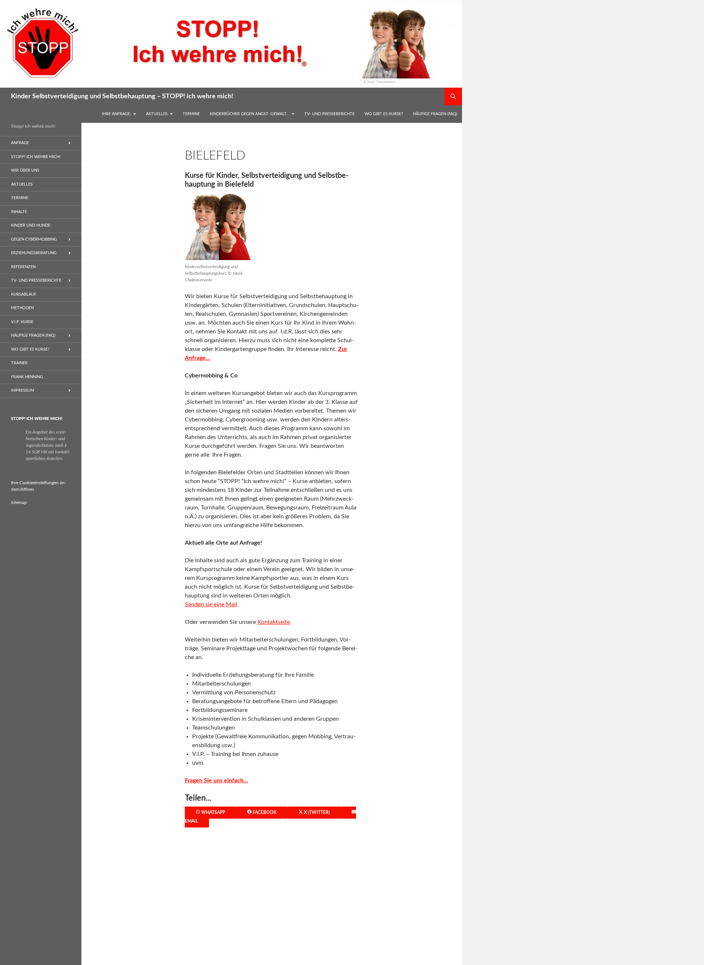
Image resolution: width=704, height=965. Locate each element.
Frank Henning (27, 377)
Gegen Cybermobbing (34, 239)
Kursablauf (23, 294)
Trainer (19, 363)
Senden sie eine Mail (211, 604)
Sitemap (19, 502)
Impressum (22, 390)
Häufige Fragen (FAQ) (435, 114)
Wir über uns (25, 170)
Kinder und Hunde (30, 225)
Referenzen (23, 267)
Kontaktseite (273, 622)
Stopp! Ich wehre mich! (35, 157)
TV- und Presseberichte (329, 114)
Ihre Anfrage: (116, 114)
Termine (191, 114)
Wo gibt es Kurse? (383, 114)
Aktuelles (157, 114)
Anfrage (20, 143)
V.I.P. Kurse (22, 322)
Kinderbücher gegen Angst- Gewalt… (249, 114)
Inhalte (19, 212)
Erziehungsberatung (33, 253)
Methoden (22, 308)
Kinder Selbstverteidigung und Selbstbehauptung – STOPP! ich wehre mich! (122, 96)
